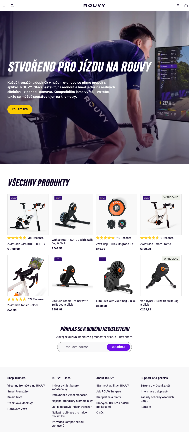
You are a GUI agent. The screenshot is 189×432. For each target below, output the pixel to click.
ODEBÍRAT (118, 347)
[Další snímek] (44, 214)
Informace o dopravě (154, 391)
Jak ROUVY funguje (108, 391)
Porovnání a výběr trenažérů (70, 395)
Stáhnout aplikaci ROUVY (112, 385)
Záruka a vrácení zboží (155, 385)
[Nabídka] (4, 5)
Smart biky (14, 397)
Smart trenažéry (18, 391)
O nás (100, 412)
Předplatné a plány (108, 397)
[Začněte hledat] (12, 5)
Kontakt (146, 406)
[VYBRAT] (43, 244)
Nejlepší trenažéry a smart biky (72, 400)
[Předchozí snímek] (12, 214)
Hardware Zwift (17, 409)
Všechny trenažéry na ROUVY (26, 385)
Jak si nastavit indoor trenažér (72, 406)
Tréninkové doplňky (20, 403)
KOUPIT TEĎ (20, 109)
